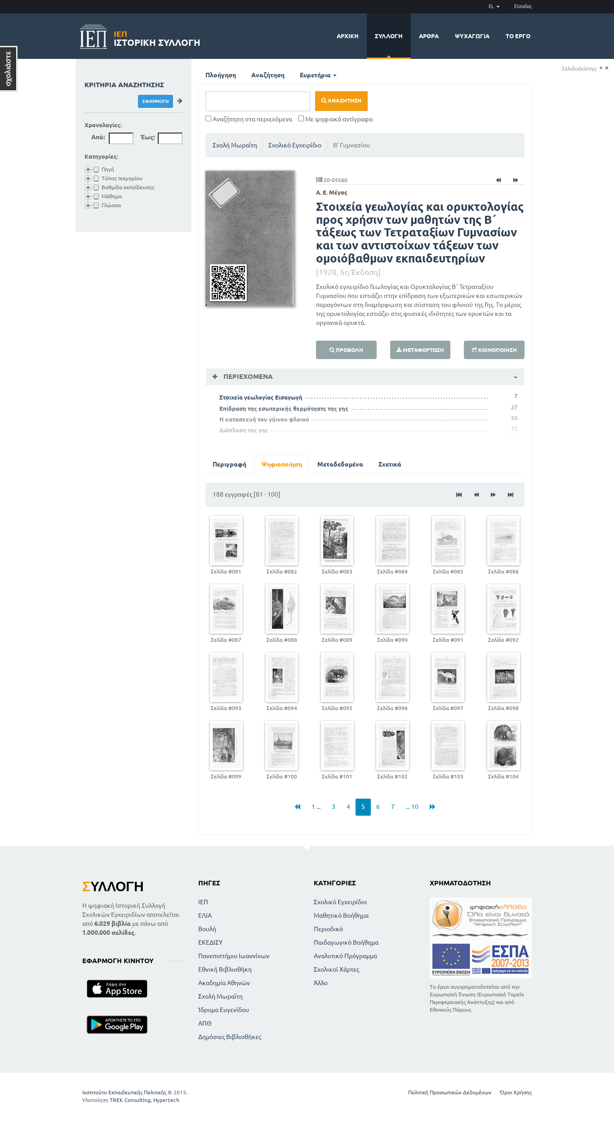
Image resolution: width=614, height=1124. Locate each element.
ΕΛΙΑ (205, 915)
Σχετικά (389, 464)
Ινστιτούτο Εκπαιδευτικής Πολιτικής (124, 1092)
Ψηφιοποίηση (282, 464)
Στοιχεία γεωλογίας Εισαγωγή (261, 397)
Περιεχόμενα (247, 376)
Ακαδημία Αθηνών (224, 982)
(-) (607, 68)
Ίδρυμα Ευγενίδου (223, 1009)
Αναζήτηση (268, 75)
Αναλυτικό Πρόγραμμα (345, 956)
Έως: (147, 137)
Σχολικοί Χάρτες (336, 969)
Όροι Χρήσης (516, 1092)
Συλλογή (389, 36)
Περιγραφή (229, 464)
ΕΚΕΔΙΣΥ (210, 942)
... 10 (412, 806)
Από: (98, 137)
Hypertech (166, 1100)
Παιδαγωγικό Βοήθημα (346, 942)
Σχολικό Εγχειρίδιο (294, 145)
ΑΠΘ (205, 1023)
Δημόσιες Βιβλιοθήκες (229, 1036)
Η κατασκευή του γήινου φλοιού (264, 419)
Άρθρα (429, 36)
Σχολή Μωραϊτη (235, 145)
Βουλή (207, 929)
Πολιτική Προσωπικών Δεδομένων (449, 1092)
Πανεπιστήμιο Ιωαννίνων (233, 956)
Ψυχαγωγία (472, 36)
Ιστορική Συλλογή (157, 37)
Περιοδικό (328, 929)
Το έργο (518, 36)
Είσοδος (523, 6)
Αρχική (348, 36)
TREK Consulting (130, 1100)
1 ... (315, 806)
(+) (601, 68)
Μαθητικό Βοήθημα (341, 915)
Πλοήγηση (220, 75)
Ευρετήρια (316, 75)
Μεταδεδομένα (340, 464)
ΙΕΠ (203, 902)
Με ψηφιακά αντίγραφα (338, 119)
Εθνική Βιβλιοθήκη (225, 969)
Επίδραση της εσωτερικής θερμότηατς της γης (283, 408)
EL (492, 6)
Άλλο (321, 982)
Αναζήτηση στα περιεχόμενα (251, 119)
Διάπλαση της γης (243, 430)
